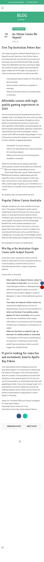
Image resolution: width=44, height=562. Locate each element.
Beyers (4, 505)
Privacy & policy (7, 468)
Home (22, 20)
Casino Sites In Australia (11, 274)
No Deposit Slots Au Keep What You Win (18, 195)
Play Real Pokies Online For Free (15, 406)
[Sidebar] (3, 172)
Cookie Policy (6, 472)
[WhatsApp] (25, 416)
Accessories (6, 501)
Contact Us (6, 490)
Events (4, 486)
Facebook (5, 516)
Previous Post (14, 426)
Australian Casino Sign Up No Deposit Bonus (19, 409)
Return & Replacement (10, 465)
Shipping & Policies (9, 461)
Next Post (32, 426)
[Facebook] (19, 416)
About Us (5, 483)
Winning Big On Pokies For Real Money (17, 243)
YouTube (5, 519)
